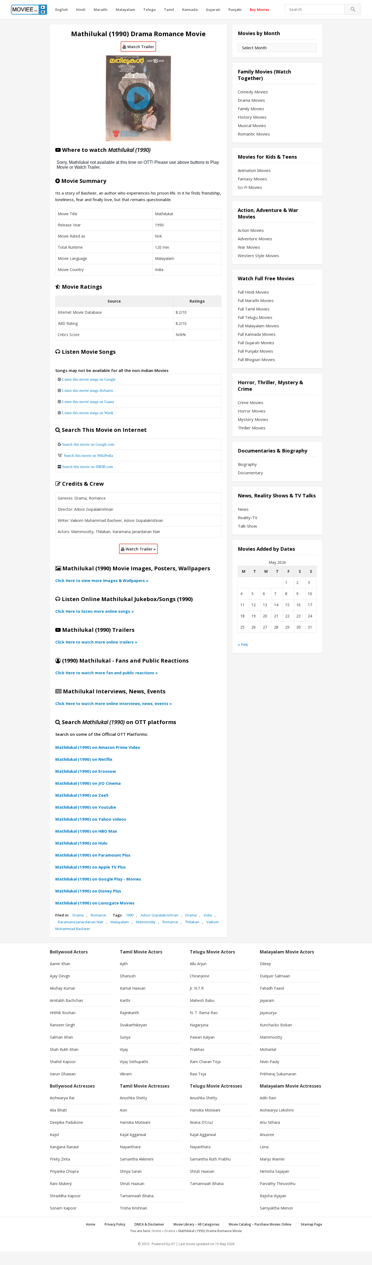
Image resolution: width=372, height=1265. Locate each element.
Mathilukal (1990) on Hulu (81, 843)
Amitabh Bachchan (66, 1000)
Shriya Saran (131, 1171)
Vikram (126, 1073)
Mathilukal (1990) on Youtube (85, 807)
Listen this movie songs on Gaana (88, 402)
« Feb (243, 644)
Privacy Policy (115, 1224)
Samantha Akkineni (136, 1159)
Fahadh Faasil (272, 988)
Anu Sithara (270, 1122)
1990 (129, 915)
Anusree (267, 1134)
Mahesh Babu (202, 1000)
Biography (247, 464)
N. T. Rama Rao (204, 1012)
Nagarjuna (199, 1024)
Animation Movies (254, 170)
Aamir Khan (60, 963)
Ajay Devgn (60, 975)
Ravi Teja (198, 1073)
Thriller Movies (252, 427)
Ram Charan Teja (205, 1061)
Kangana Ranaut (64, 1146)
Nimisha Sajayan (274, 1171)
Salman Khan (61, 1037)
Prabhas (197, 1049)
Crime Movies (250, 402)
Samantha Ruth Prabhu (210, 1159)
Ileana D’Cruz (201, 1122)
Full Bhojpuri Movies (256, 359)
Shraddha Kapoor (65, 1195)
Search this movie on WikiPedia (88, 455)
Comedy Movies (253, 91)
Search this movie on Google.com (88, 444)
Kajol (54, 1134)
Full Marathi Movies (256, 300)
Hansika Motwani (135, 1122)
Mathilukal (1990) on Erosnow (85, 771)
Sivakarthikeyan (133, 1024)
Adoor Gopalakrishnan (159, 915)
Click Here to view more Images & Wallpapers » (101, 580)
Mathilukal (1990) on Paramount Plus (92, 855)
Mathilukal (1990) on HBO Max (86, 831)
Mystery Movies (253, 419)
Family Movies (251, 108)
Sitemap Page (311, 1224)
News (243, 509)
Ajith (124, 963)
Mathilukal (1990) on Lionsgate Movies (95, 903)
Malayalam (125, 9)
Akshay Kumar (62, 988)
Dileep (265, 963)
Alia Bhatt (58, 1110)
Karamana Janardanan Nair (80, 921)
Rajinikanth (129, 1012)
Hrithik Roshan (62, 1012)
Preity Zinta (60, 1159)
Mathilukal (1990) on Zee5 (81, 795)
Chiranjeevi (199, 975)
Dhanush (128, 975)
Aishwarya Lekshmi (277, 1110)
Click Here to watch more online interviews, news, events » (113, 703)
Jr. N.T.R (197, 988)
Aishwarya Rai (62, 1097)
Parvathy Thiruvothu (277, 1183)
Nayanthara (130, 1146)
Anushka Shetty (133, 1097)
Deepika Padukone (66, 1122)
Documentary (250, 472)
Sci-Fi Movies (250, 187)
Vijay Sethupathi (134, 1061)
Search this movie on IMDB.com (87, 467)
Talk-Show (247, 526)
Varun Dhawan (63, 1073)
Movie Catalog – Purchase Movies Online (260, 1224)
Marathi (101, 9)
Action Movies (251, 230)
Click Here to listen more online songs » (94, 611)
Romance (98, 915)
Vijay (124, 1049)
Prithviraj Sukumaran (278, 1073)
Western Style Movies (258, 255)
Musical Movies (252, 125)
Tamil (169, 9)
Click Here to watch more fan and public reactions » (106, 672)
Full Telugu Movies (255, 317)
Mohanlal (268, 1049)
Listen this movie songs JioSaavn (87, 390)
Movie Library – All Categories (196, 1224)
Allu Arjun (198, 963)
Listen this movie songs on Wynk (87, 413)
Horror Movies (252, 411)
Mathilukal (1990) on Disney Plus (88, 891)
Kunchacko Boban (276, 1024)
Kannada (190, 9)
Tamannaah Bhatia (137, 1195)
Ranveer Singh (62, 1024)
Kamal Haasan (132, 988)
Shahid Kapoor (63, 1061)
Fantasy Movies (252, 178)
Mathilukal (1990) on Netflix (83, 759)
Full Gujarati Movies (256, 342)
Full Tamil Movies (254, 309)
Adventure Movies (255, 238)
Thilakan (192, 921)
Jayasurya (268, 1012)
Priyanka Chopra (64, 1171)
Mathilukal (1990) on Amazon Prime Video (97, 747)
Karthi (125, 1000)
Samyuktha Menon (276, 1208)
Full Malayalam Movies (258, 325)
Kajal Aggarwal (133, 1134)
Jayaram (267, 1000)
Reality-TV (247, 517)
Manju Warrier (272, 1159)
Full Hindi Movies (253, 292)
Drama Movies (251, 100)
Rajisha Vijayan (273, 1195)
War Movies (249, 247)
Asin (123, 1110)
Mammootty (145, 921)
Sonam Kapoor (63, 1208)
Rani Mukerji (61, 1183)
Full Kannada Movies (257, 334)
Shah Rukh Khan (64, 1049)
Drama (78, 915)
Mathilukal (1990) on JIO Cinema (88, 783)
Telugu (149, 9)
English (61, 9)
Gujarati (213, 9)
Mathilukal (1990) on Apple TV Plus (90, 867)
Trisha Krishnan (133, 1208)
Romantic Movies (254, 134)
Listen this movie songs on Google (88, 379)
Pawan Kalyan (202, 1037)
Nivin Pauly (269, 1061)
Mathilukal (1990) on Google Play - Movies (98, 879)
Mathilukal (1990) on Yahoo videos (90, 819)
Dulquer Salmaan (275, 975)
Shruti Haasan (132, 1183)
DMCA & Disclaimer (149, 1224)
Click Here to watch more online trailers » (96, 642)
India (208, 915)
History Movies (252, 117)
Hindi (81, 9)
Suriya (125, 1037)
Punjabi (235, 9)
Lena (264, 1146)
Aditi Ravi (268, 1097)
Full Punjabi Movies (255, 351)
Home (90, 1224)
